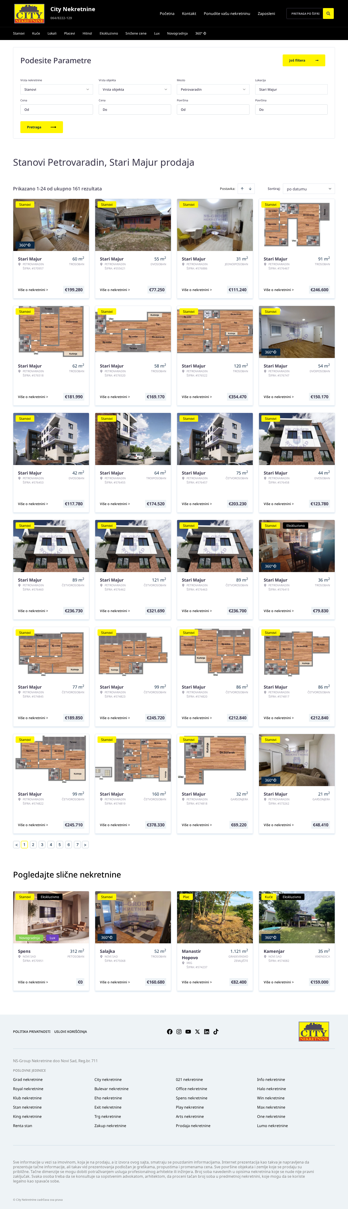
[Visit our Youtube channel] (188, 1031)
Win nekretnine (271, 1098)
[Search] (328, 13)
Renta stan (22, 1125)
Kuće (36, 33)
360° (198, 33)
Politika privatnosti (31, 1031)
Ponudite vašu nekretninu (227, 13)
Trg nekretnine (107, 1116)
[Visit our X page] (197, 1031)
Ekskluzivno (109, 33)
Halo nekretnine (271, 1088)
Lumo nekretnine (272, 1125)
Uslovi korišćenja (70, 1031)
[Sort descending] (250, 188)
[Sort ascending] (242, 188)
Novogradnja (177, 33)
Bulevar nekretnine (111, 1088)
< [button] (16, 844)
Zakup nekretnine (110, 1125)
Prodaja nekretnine (193, 1125)
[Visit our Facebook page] (170, 1031)
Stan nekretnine (27, 1107)
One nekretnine (271, 1116)
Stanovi (19, 33)
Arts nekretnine (190, 1116)
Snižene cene (136, 33)
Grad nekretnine (28, 1079)
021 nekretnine (189, 1079)
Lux (157, 33)
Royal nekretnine (28, 1088)
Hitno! (87, 33)
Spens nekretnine (191, 1098)
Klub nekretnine (27, 1098)
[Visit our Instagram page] (179, 1031)
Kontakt (189, 13)
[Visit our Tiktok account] (216, 1031)
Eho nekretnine (108, 1098)
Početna (167, 13)
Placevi (69, 33)
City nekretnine (108, 1079)
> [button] (85, 844)
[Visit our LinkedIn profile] (207, 1031)
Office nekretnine (191, 1088)
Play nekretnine (190, 1107)
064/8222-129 (61, 18)
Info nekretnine (271, 1079)
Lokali (52, 33)
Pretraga (34, 127)
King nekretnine (27, 1116)
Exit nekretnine (107, 1107)
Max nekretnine (271, 1107)
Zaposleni (266, 13)
